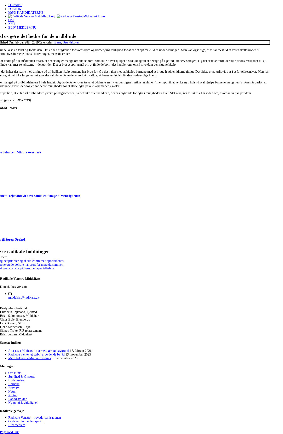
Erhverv (13, 387)
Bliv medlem (16, 425)
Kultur (12, 395)
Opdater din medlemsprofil (25, 421)
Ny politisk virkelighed (23, 402)
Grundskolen (71, 42)
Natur (12, 391)
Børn (57, 42)
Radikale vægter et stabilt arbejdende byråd (36, 354)
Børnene (13, 384)
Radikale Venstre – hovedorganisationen (34, 417)
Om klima (14, 373)
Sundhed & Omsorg (21, 376)
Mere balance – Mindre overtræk (29, 358)
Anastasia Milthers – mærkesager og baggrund (38, 350)
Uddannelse (16, 380)
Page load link (9, 432)
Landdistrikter (17, 399)
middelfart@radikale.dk (23, 297)
